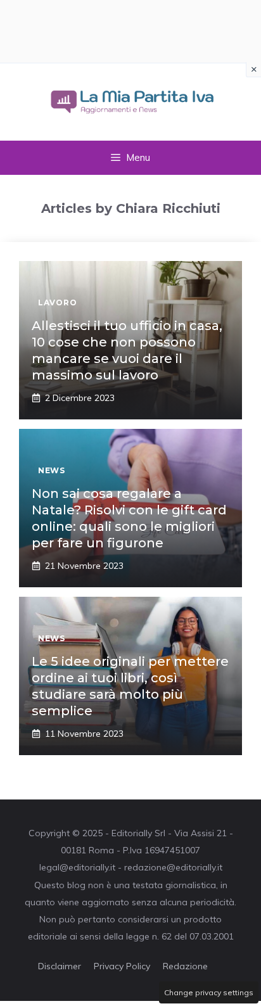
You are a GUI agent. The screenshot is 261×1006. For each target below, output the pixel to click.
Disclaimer (59, 966)
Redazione (185, 966)
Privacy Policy (122, 966)
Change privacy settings (208, 992)
